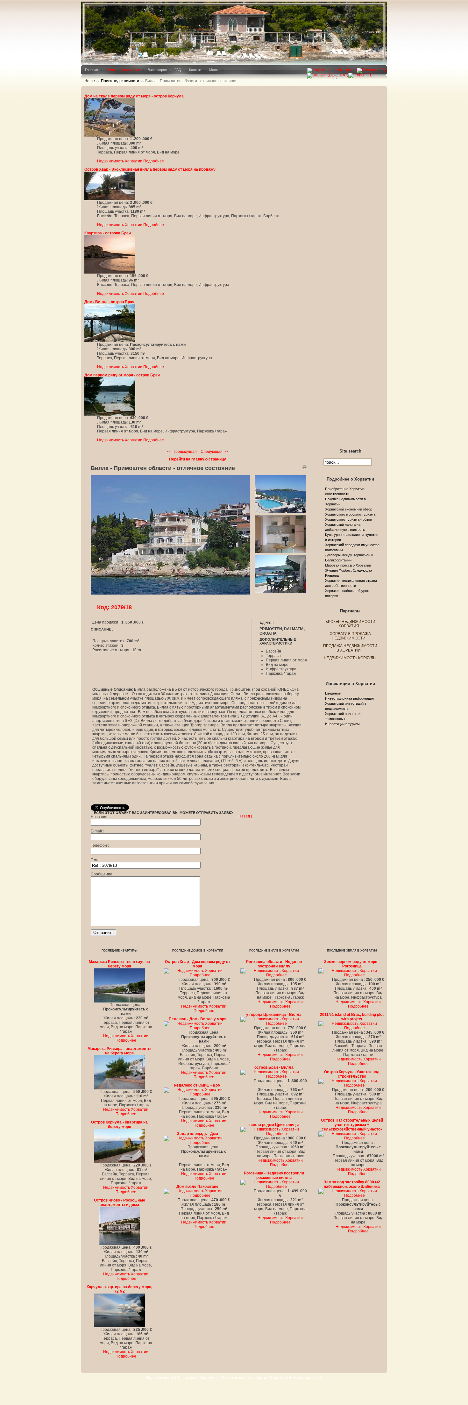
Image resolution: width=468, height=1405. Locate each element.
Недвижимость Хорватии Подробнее (130, 161)
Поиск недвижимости (120, 81)
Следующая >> (214, 451)
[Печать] (304, 468)
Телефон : (100, 845)
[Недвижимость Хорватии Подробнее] (109, 135)
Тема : (96, 860)
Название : (100, 817)
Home (89, 81)
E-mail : (97, 831)
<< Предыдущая (182, 451)
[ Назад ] (244, 816)
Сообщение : (102, 874)
